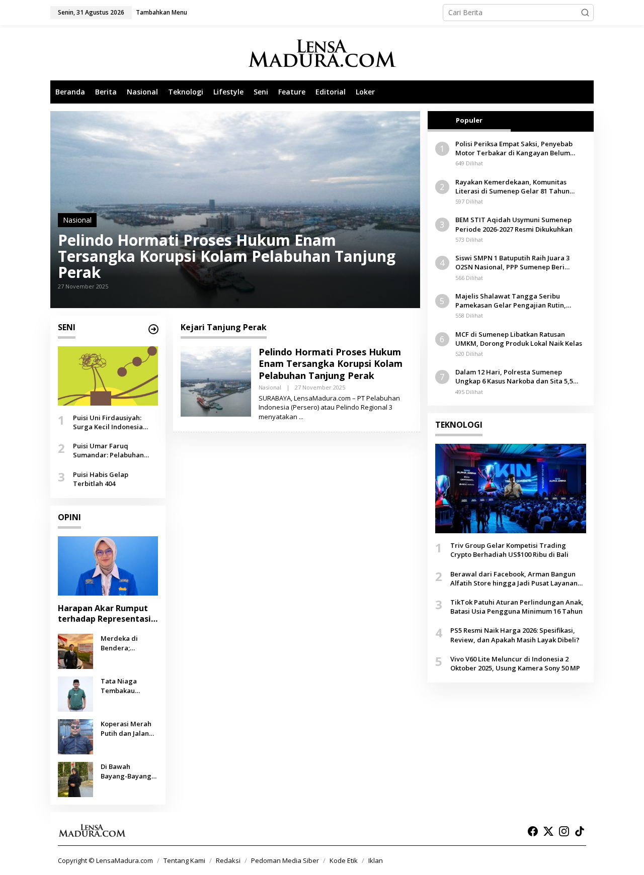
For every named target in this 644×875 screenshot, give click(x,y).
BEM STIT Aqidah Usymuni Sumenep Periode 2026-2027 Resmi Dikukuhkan (514, 224)
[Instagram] (564, 831)
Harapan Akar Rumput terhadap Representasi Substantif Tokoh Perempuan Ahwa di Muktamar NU (104, 613)
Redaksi (228, 860)
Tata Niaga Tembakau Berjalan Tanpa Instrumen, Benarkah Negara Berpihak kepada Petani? (129, 685)
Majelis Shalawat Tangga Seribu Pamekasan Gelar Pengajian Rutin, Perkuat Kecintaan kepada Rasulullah (515, 300)
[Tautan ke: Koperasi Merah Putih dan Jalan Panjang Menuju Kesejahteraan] (75, 736)
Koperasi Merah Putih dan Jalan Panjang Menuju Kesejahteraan (127, 728)
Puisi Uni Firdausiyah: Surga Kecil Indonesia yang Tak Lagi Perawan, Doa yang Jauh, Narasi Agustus (111, 422)
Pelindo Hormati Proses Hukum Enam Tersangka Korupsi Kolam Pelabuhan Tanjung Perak (226, 256)
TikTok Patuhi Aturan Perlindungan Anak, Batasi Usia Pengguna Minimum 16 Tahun (517, 607)
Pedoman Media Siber (285, 860)
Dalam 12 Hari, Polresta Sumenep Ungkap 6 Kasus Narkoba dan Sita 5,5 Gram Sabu (514, 376)
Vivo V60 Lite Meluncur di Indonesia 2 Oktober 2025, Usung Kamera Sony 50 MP (515, 663)
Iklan (375, 860)
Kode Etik (344, 860)
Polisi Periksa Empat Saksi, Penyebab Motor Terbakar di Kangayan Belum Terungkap (514, 148)
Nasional (77, 220)
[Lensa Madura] (322, 53)
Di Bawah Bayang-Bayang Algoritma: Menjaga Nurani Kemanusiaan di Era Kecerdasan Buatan (127, 771)
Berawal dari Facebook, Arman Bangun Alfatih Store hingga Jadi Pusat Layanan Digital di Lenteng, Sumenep (514, 578)
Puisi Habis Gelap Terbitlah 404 (100, 478)
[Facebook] (532, 831)
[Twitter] (548, 831)
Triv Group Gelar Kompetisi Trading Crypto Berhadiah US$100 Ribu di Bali (509, 550)
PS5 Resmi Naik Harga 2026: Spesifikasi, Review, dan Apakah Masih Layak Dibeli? (515, 635)
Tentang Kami (184, 860)
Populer (469, 120)
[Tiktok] (579, 831)
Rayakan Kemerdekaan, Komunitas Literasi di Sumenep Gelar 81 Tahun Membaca (512, 186)
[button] (585, 12)
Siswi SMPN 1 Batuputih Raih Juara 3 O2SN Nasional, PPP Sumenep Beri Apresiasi (512, 262)
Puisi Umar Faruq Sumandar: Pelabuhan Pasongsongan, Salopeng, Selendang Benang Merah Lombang (115, 450)
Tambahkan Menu (161, 12)
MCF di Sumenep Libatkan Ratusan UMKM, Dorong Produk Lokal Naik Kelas (518, 339)
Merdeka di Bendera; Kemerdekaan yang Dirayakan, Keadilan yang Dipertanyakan (127, 643)
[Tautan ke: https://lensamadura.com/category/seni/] (153, 329)
